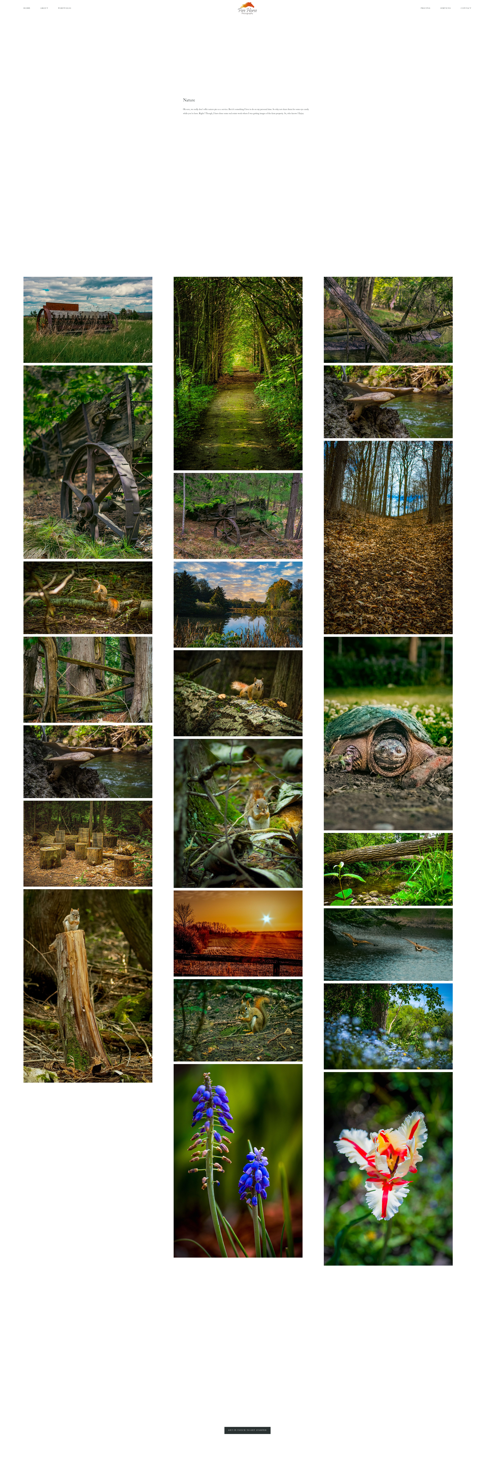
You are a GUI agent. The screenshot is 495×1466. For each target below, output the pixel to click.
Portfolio (64, 8)
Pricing (425, 8)
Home (26, 8)
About (44, 8)
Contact (466, 8)
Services (445, 8)
